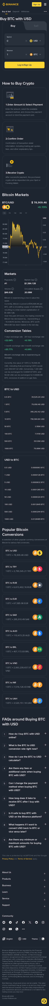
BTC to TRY (11, 566)
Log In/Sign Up (25, 64)
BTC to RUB (11, 582)
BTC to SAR (11, 615)
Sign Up (36, 4)
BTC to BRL (11, 647)
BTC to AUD (11, 631)
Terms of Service (25, 859)
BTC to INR (11, 682)
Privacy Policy (8, 859)
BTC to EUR (11, 598)
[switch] (42, 938)
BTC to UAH (11, 698)
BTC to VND (11, 663)
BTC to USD (11, 550)
